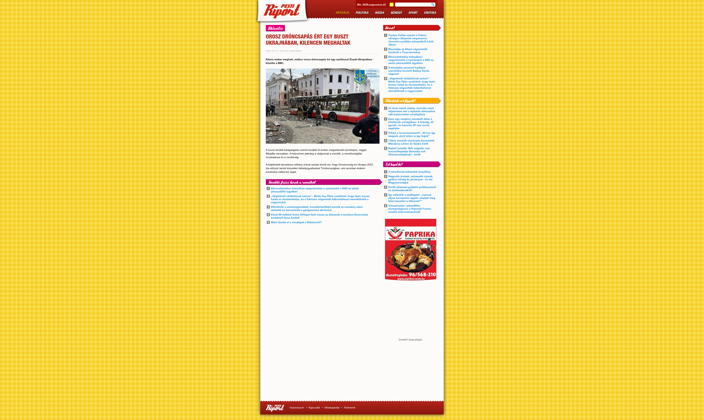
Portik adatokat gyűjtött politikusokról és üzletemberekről (412, 189)
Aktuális (342, 13)
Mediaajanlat (331, 407)
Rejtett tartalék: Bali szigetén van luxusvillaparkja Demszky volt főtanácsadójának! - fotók (409, 151)
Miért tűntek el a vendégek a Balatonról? (296, 222)
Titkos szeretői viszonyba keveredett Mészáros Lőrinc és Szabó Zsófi (411, 142)
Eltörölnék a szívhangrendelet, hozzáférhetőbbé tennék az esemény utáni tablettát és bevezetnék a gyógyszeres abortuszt (317, 208)
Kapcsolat (314, 407)
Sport (413, 13)
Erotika (430, 13)
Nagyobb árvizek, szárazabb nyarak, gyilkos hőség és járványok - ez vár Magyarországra (410, 179)
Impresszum (297, 407)
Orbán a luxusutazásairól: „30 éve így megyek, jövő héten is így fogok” (411, 134)
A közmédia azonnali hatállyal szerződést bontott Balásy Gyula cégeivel (408, 70)
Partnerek (349, 407)
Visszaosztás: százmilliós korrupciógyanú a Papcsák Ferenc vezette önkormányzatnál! (409, 208)
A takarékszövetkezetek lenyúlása (409, 171)
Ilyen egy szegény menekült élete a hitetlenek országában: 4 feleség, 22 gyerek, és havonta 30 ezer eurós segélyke (411, 123)
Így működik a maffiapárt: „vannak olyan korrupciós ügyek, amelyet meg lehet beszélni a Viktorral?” (411, 197)
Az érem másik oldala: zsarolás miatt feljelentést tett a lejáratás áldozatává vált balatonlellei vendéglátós (411, 111)
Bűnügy (396, 13)
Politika (362, 13)
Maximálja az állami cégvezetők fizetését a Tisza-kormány (407, 51)
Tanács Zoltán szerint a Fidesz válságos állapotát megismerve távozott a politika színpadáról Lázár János (411, 40)
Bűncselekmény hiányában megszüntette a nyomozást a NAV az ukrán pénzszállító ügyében (315, 190)
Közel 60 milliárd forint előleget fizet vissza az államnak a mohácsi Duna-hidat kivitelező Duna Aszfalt (319, 216)
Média (379, 13)
